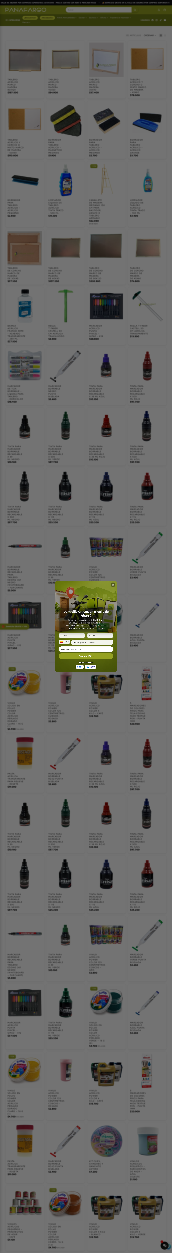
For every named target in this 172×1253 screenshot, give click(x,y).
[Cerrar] (113, 585)
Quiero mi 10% (86, 656)
